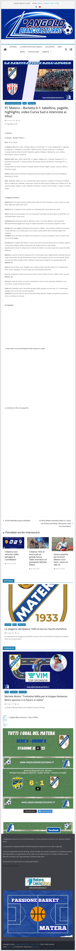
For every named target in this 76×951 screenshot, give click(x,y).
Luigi (19, 120)
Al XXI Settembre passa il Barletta (17, 521)
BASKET (22, 52)
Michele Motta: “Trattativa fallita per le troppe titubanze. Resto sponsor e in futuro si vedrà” (36, 698)
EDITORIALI (13, 47)
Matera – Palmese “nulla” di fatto (48, 3)
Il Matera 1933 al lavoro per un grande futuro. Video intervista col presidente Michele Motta (38, 558)
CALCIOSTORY (50, 47)
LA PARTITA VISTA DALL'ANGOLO (13, 103)
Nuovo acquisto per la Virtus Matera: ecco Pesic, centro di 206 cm (61, 559)
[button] (50, 51)
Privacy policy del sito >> (11, 866)
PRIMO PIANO (31, 103)
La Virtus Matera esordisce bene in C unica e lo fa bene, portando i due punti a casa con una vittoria (55, 523)
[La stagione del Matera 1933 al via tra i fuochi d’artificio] (38, 603)
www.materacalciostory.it (38, 888)
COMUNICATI (14, 692)
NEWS (60, 47)
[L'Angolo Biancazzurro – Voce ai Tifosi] (38, 10)
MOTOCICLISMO (33, 52)
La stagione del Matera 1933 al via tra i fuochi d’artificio (36, 629)
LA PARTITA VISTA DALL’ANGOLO (31, 47)
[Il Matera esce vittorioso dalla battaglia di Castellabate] (13, 538)
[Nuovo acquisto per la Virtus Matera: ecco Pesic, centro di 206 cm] (62, 538)
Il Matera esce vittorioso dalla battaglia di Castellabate (12, 555)
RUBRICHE (45, 52)
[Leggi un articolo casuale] (70, 49)
